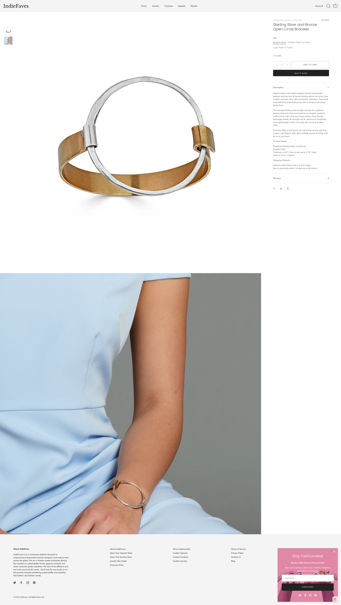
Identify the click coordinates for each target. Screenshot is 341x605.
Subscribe (307, 587)
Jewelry (155, 6)
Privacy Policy (237, 553)
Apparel (181, 6)
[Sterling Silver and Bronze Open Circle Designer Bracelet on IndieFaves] (8, 31)
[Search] (328, 6)
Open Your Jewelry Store (121, 557)
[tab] (301, 133)
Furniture (169, 6)
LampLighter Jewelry (282, 20)
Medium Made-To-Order (299, 42)
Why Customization (181, 549)
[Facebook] (305, 595)
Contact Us (236, 557)
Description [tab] (278, 87)
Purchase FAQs (117, 565)
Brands (194, 6)
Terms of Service (238, 549)
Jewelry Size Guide (118, 561)
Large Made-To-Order (283, 47)
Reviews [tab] (277, 178)
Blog (233, 561)
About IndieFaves (117, 549)
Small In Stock (279, 42)
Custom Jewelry (180, 561)
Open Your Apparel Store (121, 553)
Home (144, 6)
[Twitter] (300, 595)
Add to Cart (310, 65)
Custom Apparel (180, 553)
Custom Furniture (180, 557)
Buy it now (301, 73)
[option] (8, 31)
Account (319, 6)
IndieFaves (24, 597)
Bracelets (298, 20)
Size (275, 38)
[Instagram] (310, 595)
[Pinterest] (315, 595)
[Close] (334, 552)
